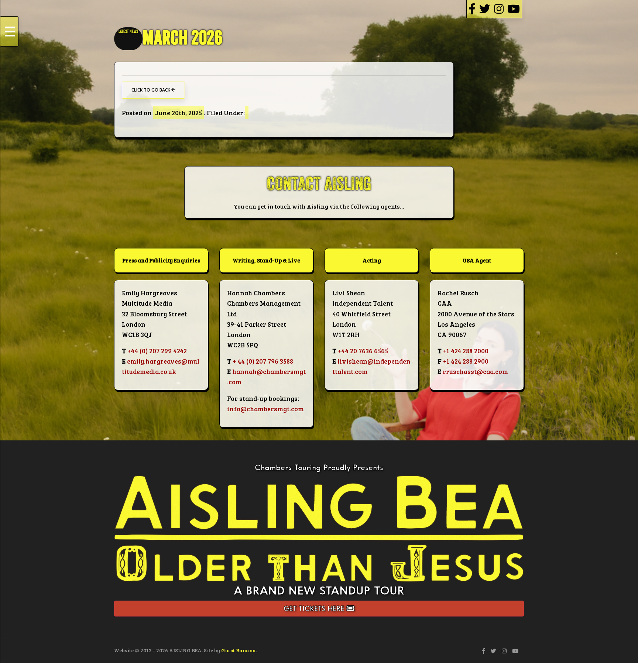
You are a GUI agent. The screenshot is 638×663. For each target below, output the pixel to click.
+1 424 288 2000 (465, 350)
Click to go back (151, 90)
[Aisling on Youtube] (513, 8)
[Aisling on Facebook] (472, 8)
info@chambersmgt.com (265, 408)
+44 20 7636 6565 (363, 350)
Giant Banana (238, 650)
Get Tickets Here (315, 608)
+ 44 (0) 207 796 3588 (263, 361)
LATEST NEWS (128, 31)
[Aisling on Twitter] (484, 8)
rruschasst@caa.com (475, 371)
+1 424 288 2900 (465, 361)
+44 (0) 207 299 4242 (157, 350)
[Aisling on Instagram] (499, 8)
